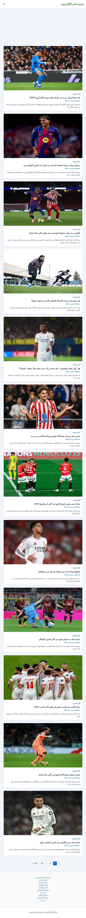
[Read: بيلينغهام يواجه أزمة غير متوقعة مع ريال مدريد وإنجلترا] (43, 542)
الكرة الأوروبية (76, 635)
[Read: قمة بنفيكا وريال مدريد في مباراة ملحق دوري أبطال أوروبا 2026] (43, 68)
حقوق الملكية (43, 895)
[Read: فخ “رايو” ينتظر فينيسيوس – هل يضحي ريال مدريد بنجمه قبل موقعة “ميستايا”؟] (43, 339)
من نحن (43, 900)
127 (42, 863)
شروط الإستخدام (43, 898)
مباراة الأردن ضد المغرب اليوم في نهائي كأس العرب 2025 (57, 707)
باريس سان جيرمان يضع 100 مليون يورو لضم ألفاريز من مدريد (55, 436)
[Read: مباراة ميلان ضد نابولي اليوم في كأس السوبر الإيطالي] (43, 610)
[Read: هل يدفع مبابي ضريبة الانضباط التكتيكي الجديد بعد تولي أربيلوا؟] (43, 271)
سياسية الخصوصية (43, 890)
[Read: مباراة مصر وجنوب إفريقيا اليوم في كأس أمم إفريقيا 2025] (43, 474)
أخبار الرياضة (76, 94)
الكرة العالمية (43, 888)
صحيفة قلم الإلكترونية (72, 4)
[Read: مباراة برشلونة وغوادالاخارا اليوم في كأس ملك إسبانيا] (43, 745)
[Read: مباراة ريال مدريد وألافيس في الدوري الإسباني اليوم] (43, 813)
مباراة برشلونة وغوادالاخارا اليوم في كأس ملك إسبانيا (59, 775)
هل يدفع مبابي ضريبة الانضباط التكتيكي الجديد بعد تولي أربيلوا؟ (55, 300)
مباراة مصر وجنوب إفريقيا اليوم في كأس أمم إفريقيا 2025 (57, 504)
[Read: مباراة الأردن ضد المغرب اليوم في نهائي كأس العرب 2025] (43, 677)
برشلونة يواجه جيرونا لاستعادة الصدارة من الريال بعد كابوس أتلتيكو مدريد (51, 165)
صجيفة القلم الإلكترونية (43, 878)
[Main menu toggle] (4, 4)
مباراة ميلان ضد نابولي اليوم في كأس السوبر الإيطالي (59, 639)
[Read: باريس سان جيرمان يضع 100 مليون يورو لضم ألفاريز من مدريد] (43, 407)
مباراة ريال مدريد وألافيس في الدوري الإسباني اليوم (60, 842)
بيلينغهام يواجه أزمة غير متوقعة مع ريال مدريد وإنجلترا (59, 571)
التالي (34, 863)
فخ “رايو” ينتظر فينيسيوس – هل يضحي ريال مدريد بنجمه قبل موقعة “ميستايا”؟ (49, 368)
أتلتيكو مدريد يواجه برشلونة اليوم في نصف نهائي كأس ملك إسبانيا (54, 233)
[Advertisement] (43, 24)
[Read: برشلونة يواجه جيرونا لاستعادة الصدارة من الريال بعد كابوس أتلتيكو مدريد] (43, 136)
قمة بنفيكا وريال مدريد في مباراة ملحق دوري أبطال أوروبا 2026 (55, 97)
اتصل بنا (43, 893)
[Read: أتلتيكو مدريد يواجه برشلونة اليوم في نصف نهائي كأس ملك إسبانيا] (43, 203)
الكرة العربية (76, 500)
